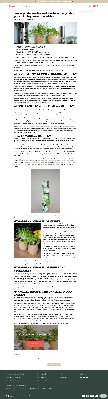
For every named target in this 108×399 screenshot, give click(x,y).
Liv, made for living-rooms (13, 377)
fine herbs (63, 224)
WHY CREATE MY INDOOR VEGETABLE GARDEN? (31, 46)
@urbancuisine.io (54, 365)
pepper (16, 307)
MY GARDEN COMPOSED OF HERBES (28, 51)
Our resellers (63, 377)
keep (34, 264)
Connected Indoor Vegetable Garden (40, 303)
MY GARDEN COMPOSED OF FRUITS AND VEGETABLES (33, 52)
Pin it (51, 358)
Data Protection (34, 388)
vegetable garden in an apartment (40, 65)
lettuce (15, 132)
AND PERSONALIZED (33, 54)
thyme (68, 241)
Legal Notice (22, 388)
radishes (53, 130)
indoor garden (18, 299)
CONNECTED (23, 54)
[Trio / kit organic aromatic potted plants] (36, 350)
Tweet (40, 358)
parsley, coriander (52, 257)
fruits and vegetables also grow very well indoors (54, 273)
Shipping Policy (10, 388)
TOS (50, 388)
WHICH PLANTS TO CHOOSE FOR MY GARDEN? (31, 48)
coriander (72, 246)
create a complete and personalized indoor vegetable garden (36, 62)
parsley (50, 248)
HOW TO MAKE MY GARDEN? (25, 49)
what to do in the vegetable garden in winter (35, 118)
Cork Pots (73, 253)
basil (44, 257)
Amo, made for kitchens (12, 380)
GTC (44, 388)
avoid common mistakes (29, 142)
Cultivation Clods (18, 154)
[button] (99, 6)
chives (60, 257)
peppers (24, 286)
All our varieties (41, 377)
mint (67, 246)
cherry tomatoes (68, 130)
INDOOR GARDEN (45, 54)
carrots (34, 132)
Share (46, 358)
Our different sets (42, 380)
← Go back (17, 354)
